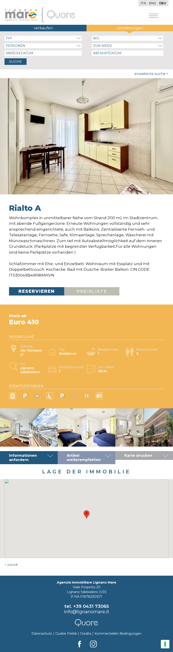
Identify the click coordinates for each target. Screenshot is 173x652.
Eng (152, 3)
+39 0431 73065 (91, 606)
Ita (143, 3)
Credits (85, 634)
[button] (86, 514)
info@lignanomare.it (86, 611)
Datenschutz (42, 634)
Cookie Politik (66, 634)
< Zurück (11, 565)
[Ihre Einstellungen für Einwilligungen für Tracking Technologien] (165, 644)
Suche (15, 61)
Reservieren (36, 291)
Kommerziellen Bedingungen (118, 634)
